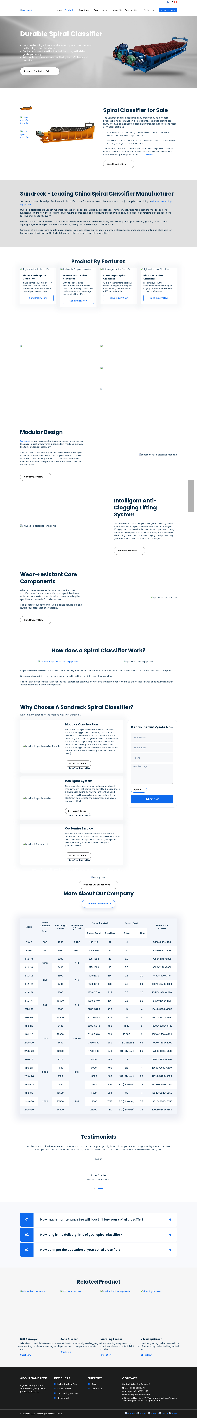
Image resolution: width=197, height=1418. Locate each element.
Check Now (25, 1352)
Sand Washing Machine (155, 1339)
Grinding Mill (63, 1398)
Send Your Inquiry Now (80, 768)
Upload (137, 789)
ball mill (149, 154)
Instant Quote (168, 10)
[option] (26, 108)
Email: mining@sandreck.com (136, 1394)
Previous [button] (21, 1168)
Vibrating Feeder (71, 1339)
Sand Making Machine (67, 1393)
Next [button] (176, 1168)
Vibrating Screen (111, 1339)
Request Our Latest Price (37, 71)
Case (94, 1384)
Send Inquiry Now (116, 164)
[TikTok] (171, 2)
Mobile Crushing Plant (67, 1384)
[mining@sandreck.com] (175, 2)
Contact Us (97, 1388)
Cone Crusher (29, 1339)
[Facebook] (168, 2)
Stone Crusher (64, 1388)
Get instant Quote (77, 763)
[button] (163, 2)
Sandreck (25, 441)
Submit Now (152, 798)
